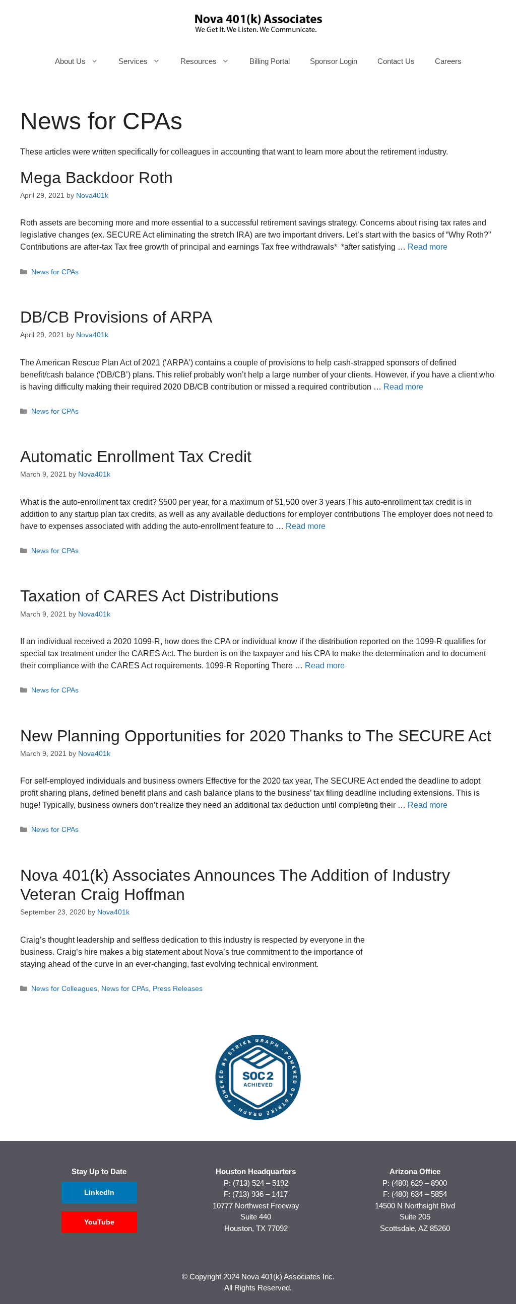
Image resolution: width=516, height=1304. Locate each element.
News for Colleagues (64, 988)
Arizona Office (415, 1171)
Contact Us (396, 61)
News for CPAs (55, 272)
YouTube (99, 1222)
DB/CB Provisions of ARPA (116, 317)
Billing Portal (269, 61)
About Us (70, 61)
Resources (198, 61)
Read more (427, 247)
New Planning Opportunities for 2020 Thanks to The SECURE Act (255, 736)
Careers (448, 61)
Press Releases (178, 988)
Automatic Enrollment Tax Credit (135, 456)
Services (133, 61)
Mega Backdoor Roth (96, 178)
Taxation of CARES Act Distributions (149, 596)
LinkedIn (99, 1192)
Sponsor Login (333, 61)
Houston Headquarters (256, 1171)
